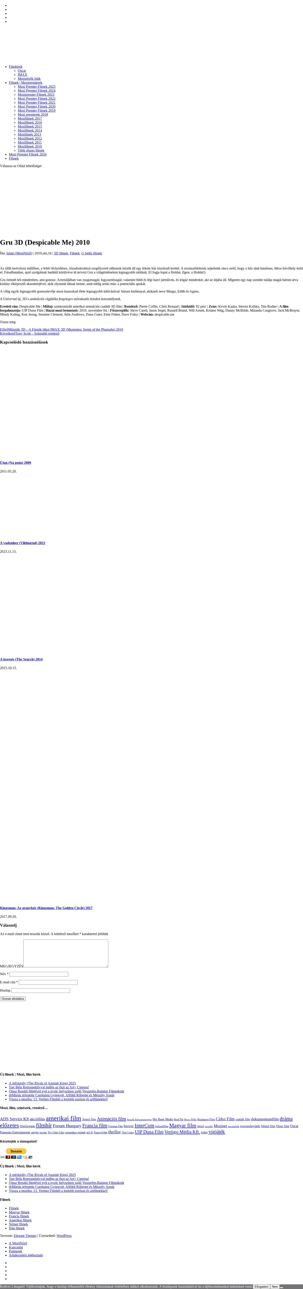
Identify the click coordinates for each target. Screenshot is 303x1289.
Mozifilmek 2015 (30, 126)
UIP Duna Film (149, 1131)
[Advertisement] (151, 203)
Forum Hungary (67, 1125)
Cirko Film (225, 1119)
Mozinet (220, 1126)
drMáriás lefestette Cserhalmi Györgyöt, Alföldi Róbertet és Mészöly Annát (61, 1095)
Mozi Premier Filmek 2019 (36, 110)
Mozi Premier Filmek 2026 (28, 154)
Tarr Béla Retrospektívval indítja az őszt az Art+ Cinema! (49, 1087)
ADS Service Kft (14, 1119)
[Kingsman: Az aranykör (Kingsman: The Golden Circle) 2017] (78, 899)
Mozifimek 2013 (29, 134)
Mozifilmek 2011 (30, 142)
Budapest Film (206, 1119)
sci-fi (90, 1132)
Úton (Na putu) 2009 (15, 463)
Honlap (5, 990)
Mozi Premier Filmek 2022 (36, 98)
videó (204, 1132)
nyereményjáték (250, 1126)
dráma (286, 1118)
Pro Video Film (56, 1132)
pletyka (35, 1132)
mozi (200, 1126)
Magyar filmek (19, 1212)
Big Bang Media (163, 1119)
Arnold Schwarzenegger (139, 1119)
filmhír (44, 1125)
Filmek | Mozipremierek (25, 82)
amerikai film (63, 1118)
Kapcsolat (16, 1247)
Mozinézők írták (29, 78)
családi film (243, 1119)
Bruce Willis (190, 1119)
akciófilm (37, 1119)
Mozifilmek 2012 (30, 138)
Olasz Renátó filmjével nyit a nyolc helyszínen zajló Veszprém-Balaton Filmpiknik (66, 1091)
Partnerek (15, 1251)
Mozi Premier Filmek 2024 (36, 90)
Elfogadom (261, 1286)
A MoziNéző (18, 1243)
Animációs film (111, 1118)
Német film (268, 1126)
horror (129, 1126)
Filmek (14, 158)
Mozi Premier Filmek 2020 (36, 106)
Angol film (89, 1119)
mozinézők (233, 1126)
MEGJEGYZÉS (11, 966)
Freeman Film (115, 1126)
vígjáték (217, 1132)
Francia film (94, 1125)
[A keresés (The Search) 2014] (71, 650)
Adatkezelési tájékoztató (26, 1255)
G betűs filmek (91, 253)
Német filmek (18, 1224)
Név (4, 974)
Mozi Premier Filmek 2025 (36, 86)
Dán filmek (17, 1228)
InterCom (144, 1125)
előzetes (9, 1125)
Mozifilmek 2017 (30, 118)
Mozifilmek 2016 (30, 122)
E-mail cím (9, 982)
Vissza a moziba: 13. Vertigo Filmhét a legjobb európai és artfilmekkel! (58, 1099)
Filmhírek (15, 66)
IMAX (22, 74)
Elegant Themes (25, 1236)
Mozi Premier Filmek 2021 (36, 102)
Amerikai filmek (20, 1220)
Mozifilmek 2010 (30, 146)
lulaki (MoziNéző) (19, 253)
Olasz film (282, 1126)
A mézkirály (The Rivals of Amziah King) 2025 (42, 1083)
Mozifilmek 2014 (30, 130)
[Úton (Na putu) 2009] (37, 454)
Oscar (22, 70)
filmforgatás (27, 1126)
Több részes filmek (31, 150)
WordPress (64, 1236)
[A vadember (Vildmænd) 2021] (49, 534)
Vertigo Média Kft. (182, 1132)
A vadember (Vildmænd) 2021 (22, 543)
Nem (275, 1286)
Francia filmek (19, 1216)
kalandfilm (161, 1126)
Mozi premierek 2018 (33, 114)
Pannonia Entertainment (15, 1132)
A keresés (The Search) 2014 (21, 659)
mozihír (209, 1126)
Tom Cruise (128, 1132)
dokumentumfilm (265, 1119)
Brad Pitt (178, 1119)
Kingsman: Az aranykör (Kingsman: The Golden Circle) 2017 (46, 908)
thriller (114, 1132)
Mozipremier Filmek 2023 (36, 94)
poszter (43, 1132)
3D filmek (61, 253)
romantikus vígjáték (75, 1132)
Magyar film (182, 1125)
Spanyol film (100, 1132)
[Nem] (281, 1287)
